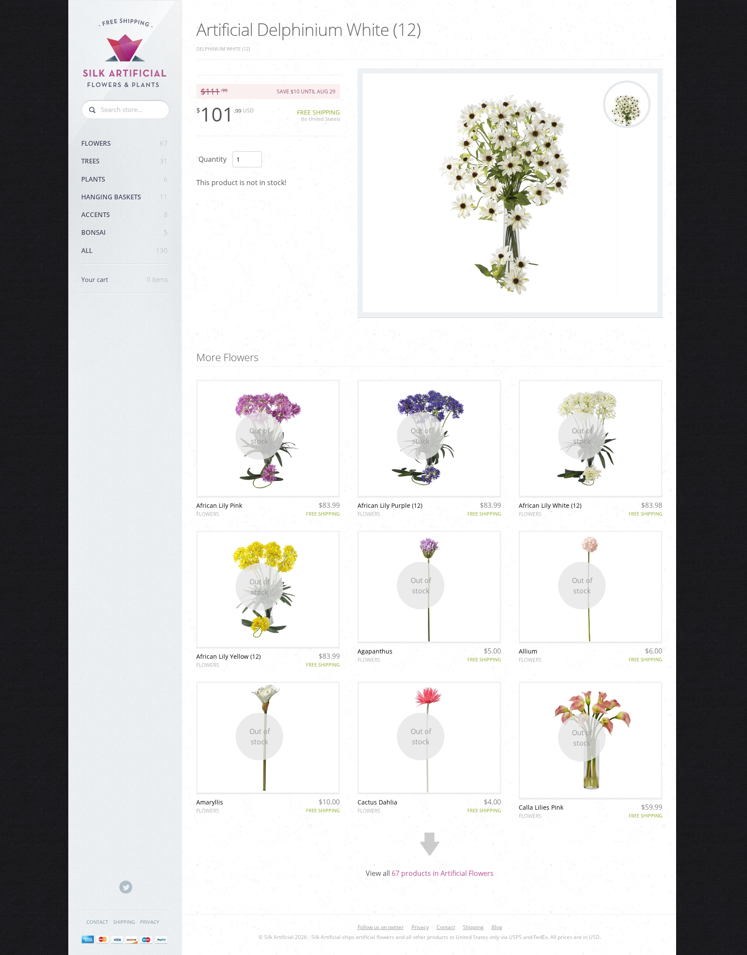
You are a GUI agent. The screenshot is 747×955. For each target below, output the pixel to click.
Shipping (124, 922)
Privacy (149, 922)
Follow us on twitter (381, 927)
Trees (124, 161)
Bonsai (124, 232)
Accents (124, 214)
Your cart (124, 279)
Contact (97, 922)
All (124, 250)
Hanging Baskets (124, 196)
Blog (497, 927)
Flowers (124, 143)
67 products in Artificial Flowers (443, 873)
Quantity (212, 159)
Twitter (125, 887)
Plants (124, 179)
